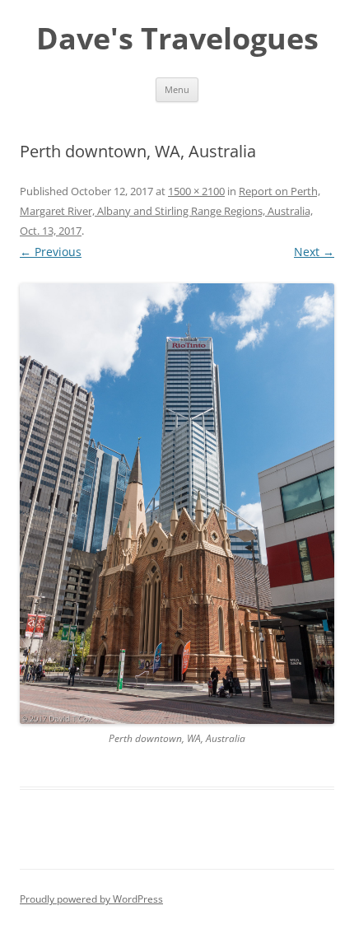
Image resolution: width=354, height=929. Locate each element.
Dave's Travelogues (177, 39)
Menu (177, 89)
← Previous (51, 251)
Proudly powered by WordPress (91, 899)
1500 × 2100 (196, 191)
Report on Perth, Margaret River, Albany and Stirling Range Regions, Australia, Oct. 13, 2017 (170, 211)
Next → (314, 251)
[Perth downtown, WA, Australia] (177, 503)
